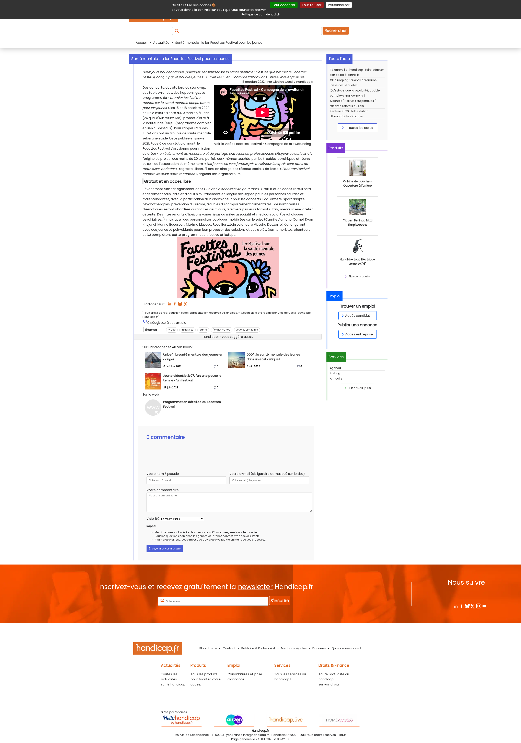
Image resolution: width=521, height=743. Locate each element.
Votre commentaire (163, 490)
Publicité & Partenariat (258, 648)
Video (171, 329)
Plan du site (208, 648)
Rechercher (336, 30)
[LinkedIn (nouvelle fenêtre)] (169, 305)
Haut (342, 735)
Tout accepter (284, 5)
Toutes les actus (359, 127)
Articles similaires (247, 329)
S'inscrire (279, 601)
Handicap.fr (280, 735)
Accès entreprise (359, 334)
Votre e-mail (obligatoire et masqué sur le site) (267, 473)
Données (319, 648)
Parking (335, 373)
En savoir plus (359, 388)
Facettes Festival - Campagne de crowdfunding (272, 143)
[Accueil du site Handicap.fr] (157, 649)
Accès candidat (357, 315)
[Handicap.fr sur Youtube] (484, 606)
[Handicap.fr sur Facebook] (461, 606)
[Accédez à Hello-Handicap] (181, 720)
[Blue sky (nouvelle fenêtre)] (180, 305)
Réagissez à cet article (168, 322)
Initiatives (187, 329)
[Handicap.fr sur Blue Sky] (467, 606)
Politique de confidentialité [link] (261, 14)
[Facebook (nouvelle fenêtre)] (174, 305)
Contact (229, 648)
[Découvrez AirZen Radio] (234, 720)
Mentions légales (294, 648)
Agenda (335, 368)
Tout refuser (312, 5)
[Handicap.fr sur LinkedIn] (455, 606)
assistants (252, 536)
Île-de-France (221, 329)
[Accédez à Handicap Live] (286, 720)
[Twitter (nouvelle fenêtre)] (186, 305)
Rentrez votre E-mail (141, 601)
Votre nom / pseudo (163, 473)
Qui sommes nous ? (346, 648)
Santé (203, 329)
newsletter (255, 587)
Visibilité (153, 518)
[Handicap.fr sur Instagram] (478, 606)
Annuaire (336, 378)
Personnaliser (339, 5)
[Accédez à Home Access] (339, 720)
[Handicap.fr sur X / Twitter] (473, 606)
